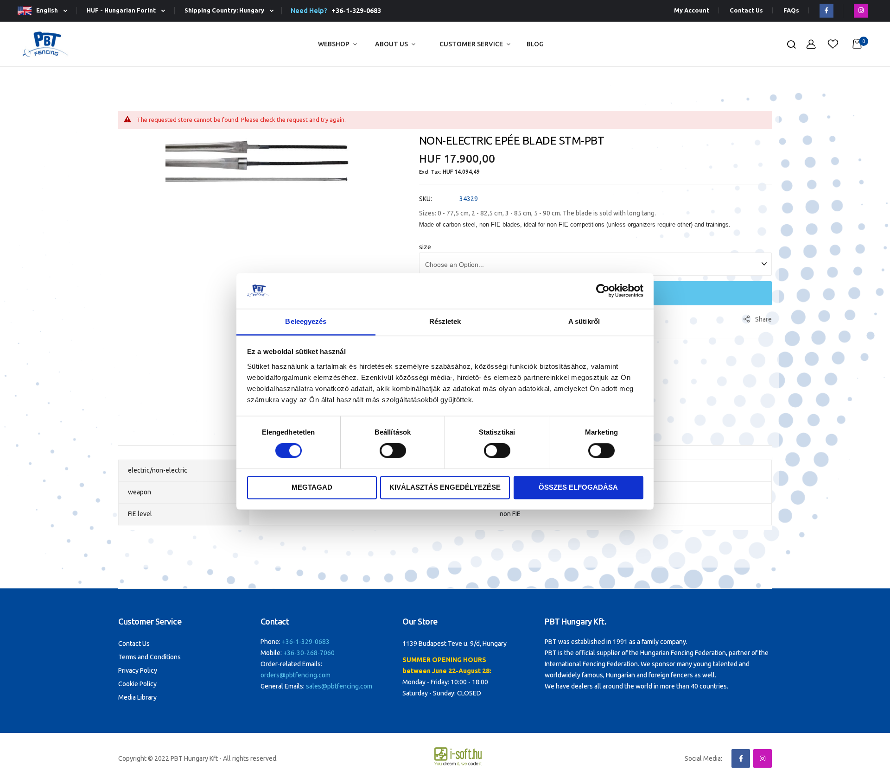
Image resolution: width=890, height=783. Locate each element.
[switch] (393, 451)
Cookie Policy (137, 684)
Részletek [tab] (445, 321)
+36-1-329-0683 (355, 10)
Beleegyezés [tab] (305, 321)
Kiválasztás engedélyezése (445, 487)
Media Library (137, 697)
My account (691, 10)
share (763, 319)
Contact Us (746, 10)
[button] (46, 10)
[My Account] (811, 44)
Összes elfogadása (578, 487)
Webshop (334, 44)
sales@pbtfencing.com (339, 686)
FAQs (791, 10)
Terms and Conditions (149, 657)
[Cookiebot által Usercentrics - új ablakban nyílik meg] (602, 291)
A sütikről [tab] (584, 321)
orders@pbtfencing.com (296, 675)
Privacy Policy (137, 670)
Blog (535, 44)
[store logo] (45, 44)
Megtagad (312, 487)
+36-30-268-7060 (309, 653)
